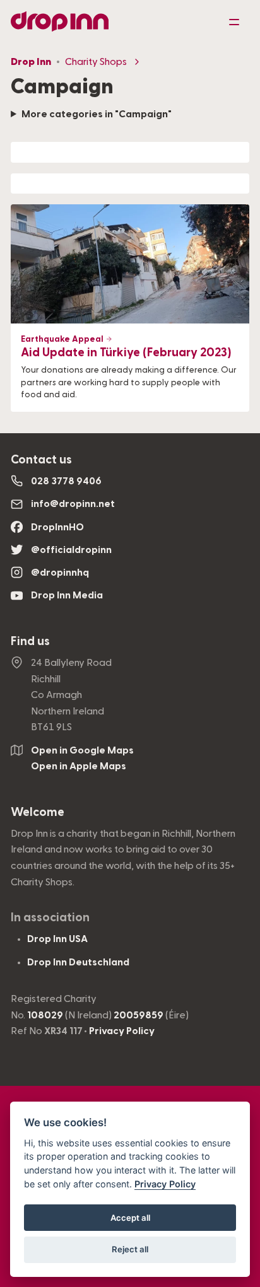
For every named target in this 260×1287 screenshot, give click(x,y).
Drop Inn (31, 62)
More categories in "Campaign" (96, 114)
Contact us (41, 460)
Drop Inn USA (57, 939)
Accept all (130, 1218)
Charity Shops (96, 62)
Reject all (130, 1249)
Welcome (37, 812)
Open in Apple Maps (78, 766)
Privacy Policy (122, 1031)
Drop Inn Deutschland (78, 962)
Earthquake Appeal (63, 339)
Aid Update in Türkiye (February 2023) (126, 353)
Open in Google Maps (82, 750)
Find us (30, 642)
